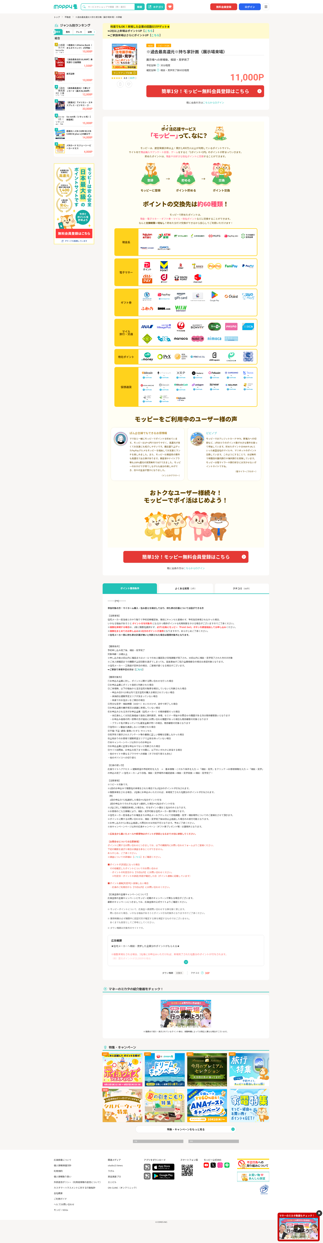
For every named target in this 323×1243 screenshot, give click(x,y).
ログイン (250, 7)
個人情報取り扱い (62, 1176)
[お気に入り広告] (170, 6)
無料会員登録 (223, 7)
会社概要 (58, 1193)
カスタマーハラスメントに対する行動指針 (74, 1187)
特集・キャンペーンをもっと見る (186, 1129)
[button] (53, 32)
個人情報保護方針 (62, 1165)
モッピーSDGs (61, 1209)
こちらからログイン (213, 102)
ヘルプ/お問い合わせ (64, 1204)
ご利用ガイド (60, 1198)
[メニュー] (265, 6)
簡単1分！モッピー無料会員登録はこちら (205, 91)
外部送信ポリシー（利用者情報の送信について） (78, 1182)
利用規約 (58, 1171)
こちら (149, 31)
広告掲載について (62, 1159)
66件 (132, 78)
